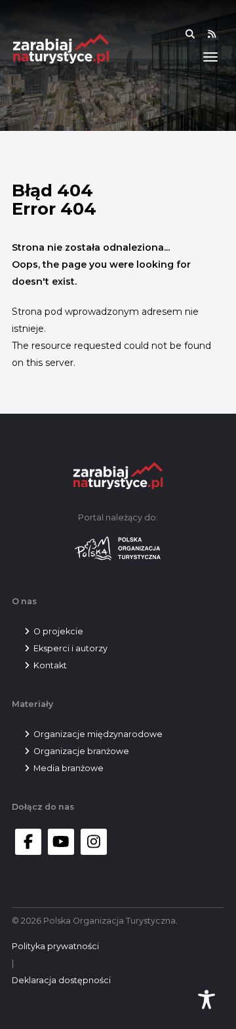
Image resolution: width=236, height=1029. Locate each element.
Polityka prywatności (55, 946)
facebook (28, 841)
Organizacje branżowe (81, 751)
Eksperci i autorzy (70, 648)
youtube (61, 841)
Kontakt (50, 665)
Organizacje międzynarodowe (98, 734)
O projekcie (58, 631)
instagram (94, 841)
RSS (220, 34)
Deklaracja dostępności (61, 980)
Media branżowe (68, 768)
